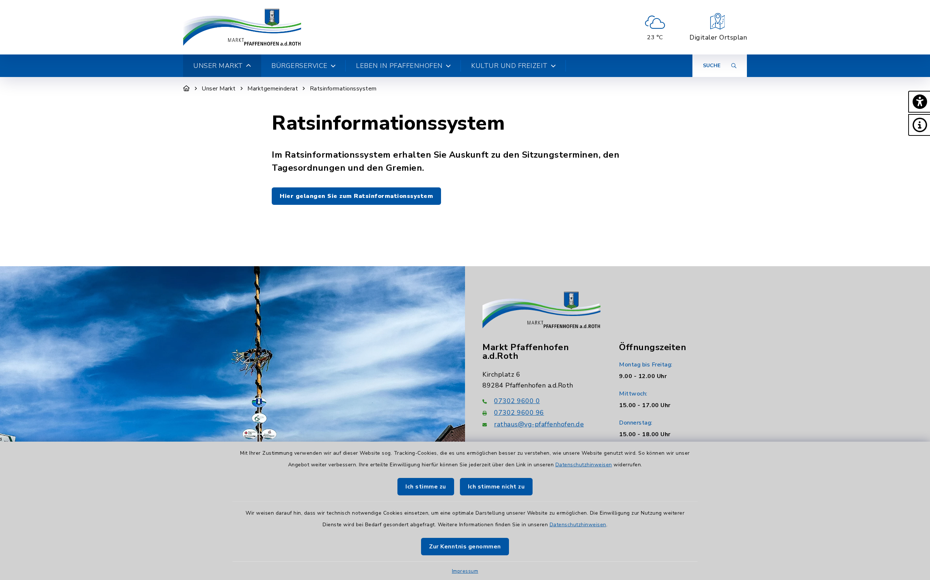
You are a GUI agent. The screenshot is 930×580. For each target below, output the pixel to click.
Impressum (465, 571)
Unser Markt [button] (218, 65)
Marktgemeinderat (272, 89)
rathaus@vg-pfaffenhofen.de (539, 424)
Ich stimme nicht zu (496, 487)
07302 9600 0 (517, 401)
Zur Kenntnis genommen (465, 547)
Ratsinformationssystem (343, 89)
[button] (919, 102)
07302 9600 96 (519, 412)
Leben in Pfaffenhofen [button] (399, 65)
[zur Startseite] (242, 27)
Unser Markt (219, 89)
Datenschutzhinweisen (583, 464)
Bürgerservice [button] (299, 65)
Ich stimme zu (425, 487)
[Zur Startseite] (186, 88)
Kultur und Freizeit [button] (509, 65)
